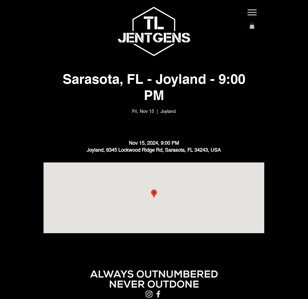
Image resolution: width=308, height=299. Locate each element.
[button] (252, 26)
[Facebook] (158, 294)
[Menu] (252, 12)
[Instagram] (149, 294)
